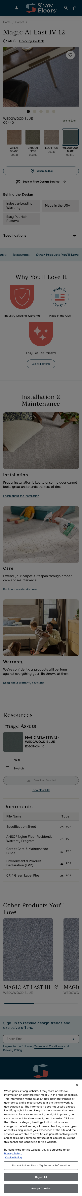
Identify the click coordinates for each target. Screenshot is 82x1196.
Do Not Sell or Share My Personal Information (41, 1165)
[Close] (77, 1085)
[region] (41, 1138)
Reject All (41, 1177)
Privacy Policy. (13, 1153)
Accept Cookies (41, 1188)
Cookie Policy (13, 1157)
